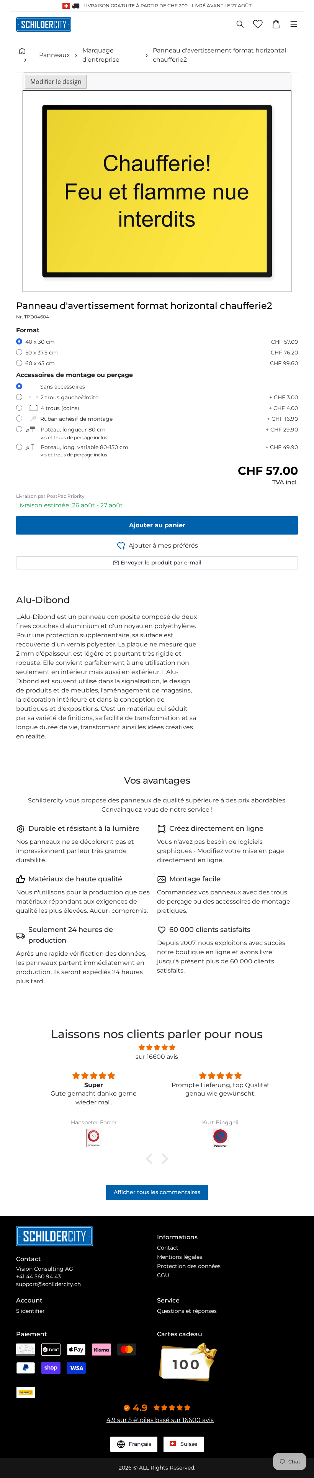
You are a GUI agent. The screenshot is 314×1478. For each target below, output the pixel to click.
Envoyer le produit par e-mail (161, 562)
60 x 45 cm (40, 363)
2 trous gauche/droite (69, 397)
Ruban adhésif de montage (76, 418)
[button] (151, 1158)
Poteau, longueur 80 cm (74, 433)
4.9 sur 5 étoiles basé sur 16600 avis (160, 1420)
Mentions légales (179, 1256)
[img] (157, 1047)
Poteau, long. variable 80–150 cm (84, 451)
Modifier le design (56, 81)
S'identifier (30, 1310)
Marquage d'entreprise (100, 55)
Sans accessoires (62, 386)
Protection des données (189, 1266)
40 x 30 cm (40, 341)
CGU (163, 1275)
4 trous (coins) (60, 408)
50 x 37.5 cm (41, 352)
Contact (167, 1247)
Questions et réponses (187, 1310)
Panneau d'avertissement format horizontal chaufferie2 (219, 55)
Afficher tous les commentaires (157, 1192)
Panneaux (54, 55)
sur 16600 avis (157, 1056)
